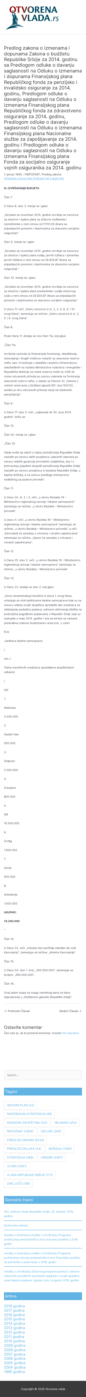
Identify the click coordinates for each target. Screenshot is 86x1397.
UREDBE (52, 1157)
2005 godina (14, 1363)
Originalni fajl (41, 178)
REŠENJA (60, 1149)
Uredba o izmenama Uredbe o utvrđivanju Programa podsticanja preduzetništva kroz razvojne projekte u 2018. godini (41, 1239)
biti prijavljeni (70, 1033)
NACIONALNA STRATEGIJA (29, 1114)
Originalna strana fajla (18, 178)
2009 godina (14, 1345)
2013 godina (14, 1328)
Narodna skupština (27, 1123)
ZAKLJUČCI (18, 1183)
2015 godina (14, 1319)
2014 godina (14, 1323)
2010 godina (14, 1341)
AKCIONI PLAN (20, 1105)
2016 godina (14, 1315)
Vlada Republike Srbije (30, 1175)
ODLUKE (51, 1131)
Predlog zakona (51, 174)
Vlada (17, 1166)
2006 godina (14, 1358)
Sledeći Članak (70, 1011)
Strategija (20, 1157)
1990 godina (14, 1371)
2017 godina (14, 1310)
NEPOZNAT (32, 174)
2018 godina (14, 1306)
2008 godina (14, 1350)
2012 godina (14, 1332)
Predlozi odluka (24, 1149)
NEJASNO (66, 1123)
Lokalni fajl (57, 178)
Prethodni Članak (17, 1011)
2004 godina (15, 1367)
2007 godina (14, 1354)
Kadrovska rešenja (16, 1225)
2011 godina (14, 1336)
